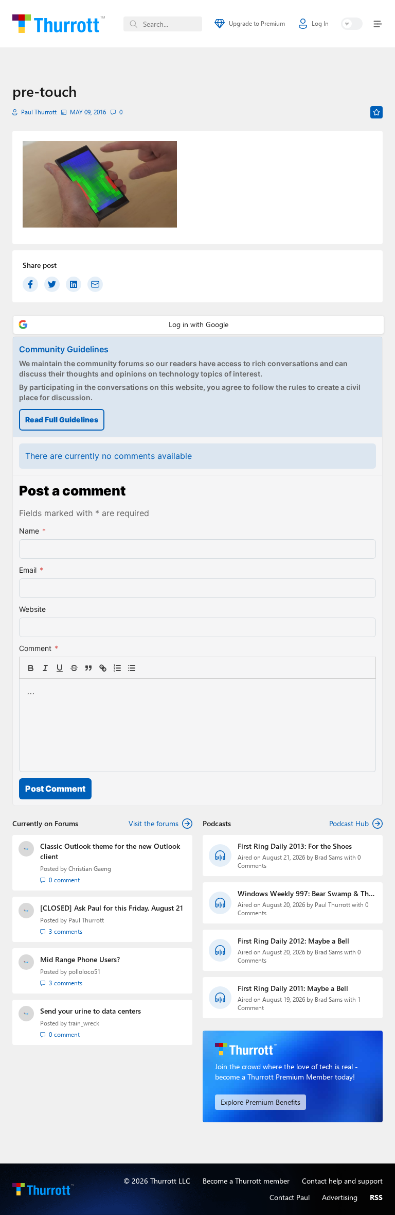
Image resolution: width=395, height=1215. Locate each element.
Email (31, 570)
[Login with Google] (198, 325)
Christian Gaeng (89, 868)
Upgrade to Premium (257, 23)
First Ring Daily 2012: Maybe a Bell (293, 941)
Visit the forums (153, 823)
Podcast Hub (349, 823)
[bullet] (131, 668)
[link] (146, 668)
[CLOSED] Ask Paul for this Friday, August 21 (111, 908)
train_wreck (83, 1023)
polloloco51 (84, 972)
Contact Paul (290, 1197)
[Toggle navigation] (376, 24)
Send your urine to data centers (90, 1011)
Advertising (339, 1197)
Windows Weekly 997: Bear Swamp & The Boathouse (305, 893)
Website (32, 609)
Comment (38, 648)
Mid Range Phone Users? (80, 959)
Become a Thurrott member (246, 1181)
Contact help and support (342, 1181)
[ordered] (117, 668)
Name (32, 530)
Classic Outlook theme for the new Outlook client (110, 851)
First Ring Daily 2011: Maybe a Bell (293, 988)
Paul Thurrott (39, 112)
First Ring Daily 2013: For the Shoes (295, 846)
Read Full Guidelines (61, 419)
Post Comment (55, 788)
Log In (320, 23)
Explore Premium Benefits (260, 1102)
